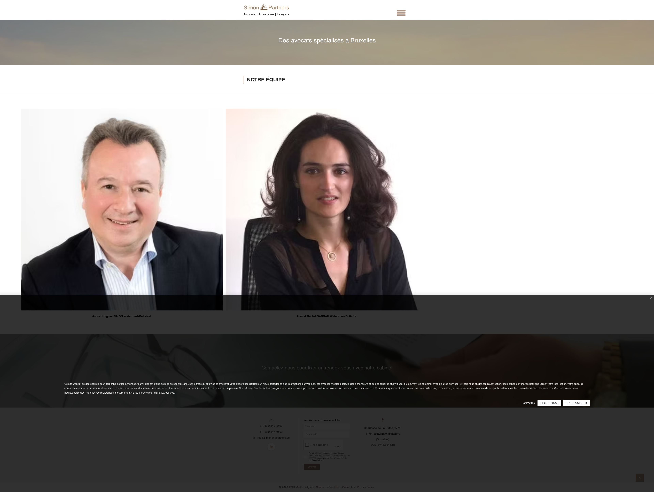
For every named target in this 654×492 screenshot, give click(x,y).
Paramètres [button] (528, 402)
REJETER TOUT (549, 402)
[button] (401, 13)
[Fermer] (651, 298)
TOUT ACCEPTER (576, 402)
